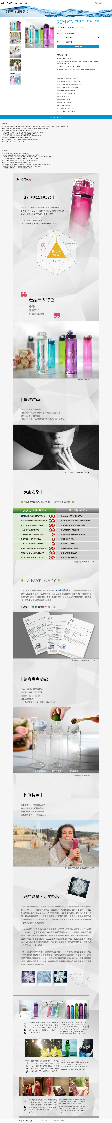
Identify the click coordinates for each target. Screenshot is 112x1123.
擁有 (16, 3)
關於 (21, 3)
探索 (26, 3)
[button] (27, 33)
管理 (27, 1121)
